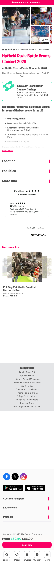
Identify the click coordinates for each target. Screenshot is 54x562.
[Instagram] (23, 476)
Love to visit (10, 507)
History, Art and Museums (27, 379)
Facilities (9, 171)
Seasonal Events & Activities (27, 382)
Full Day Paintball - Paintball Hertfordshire (19, 289)
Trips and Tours (27, 403)
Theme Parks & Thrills (27, 393)
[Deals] (17, 554)
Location (8, 161)
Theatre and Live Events (27, 389)
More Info (9, 181)
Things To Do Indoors (27, 396)
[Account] (37, 554)
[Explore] (7, 554)
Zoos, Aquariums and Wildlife (27, 406)
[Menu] (47, 554)
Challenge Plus (24, 282)
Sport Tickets (27, 386)
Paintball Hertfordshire (13, 293)
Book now (27, 545)
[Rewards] (27, 554)
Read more (7, 150)
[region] (27, 216)
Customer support (13, 498)
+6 (46, 39)
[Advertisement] (27, 334)
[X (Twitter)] (15, 476)
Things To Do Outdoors (27, 399)
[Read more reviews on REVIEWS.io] (38, 235)
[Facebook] (6, 476)
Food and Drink (27, 375)
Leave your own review (39, 49)
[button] (25, 49)
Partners (8, 516)
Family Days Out (27, 372)
